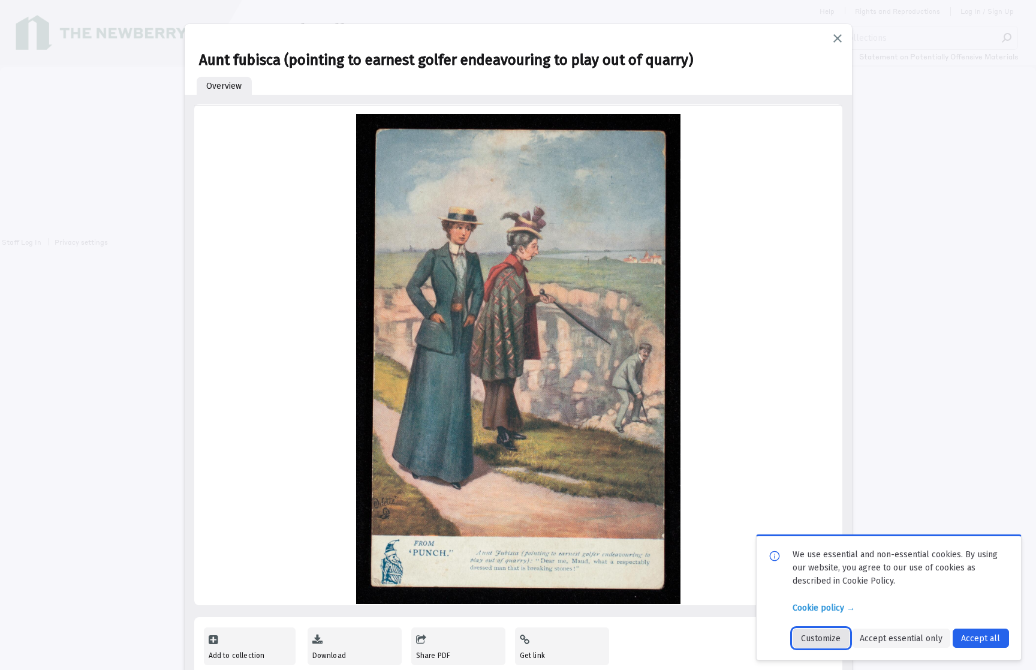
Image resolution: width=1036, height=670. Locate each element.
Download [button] (329, 655)
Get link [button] (532, 655)
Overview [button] (224, 86)
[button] (837, 38)
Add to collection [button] (237, 655)
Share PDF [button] (433, 655)
